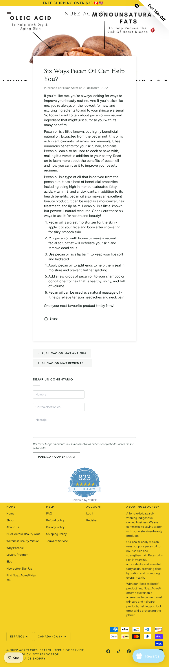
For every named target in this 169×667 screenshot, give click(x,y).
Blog (9, 561)
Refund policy (55, 520)
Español (17, 636)
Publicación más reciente (62, 363)
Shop (9, 520)
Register (91, 520)
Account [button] (94, 506)
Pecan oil (51, 131)
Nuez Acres (19, 650)
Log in (90, 513)
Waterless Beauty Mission (23, 541)
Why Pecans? (15, 548)
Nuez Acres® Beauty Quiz (23, 534)
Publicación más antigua (62, 353)
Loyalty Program (17, 554)
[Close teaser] (137, 6)
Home (10, 513)
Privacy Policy (55, 527)
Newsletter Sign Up (19, 568)
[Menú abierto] (13, 13)
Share (53, 318)
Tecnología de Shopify (26, 658)
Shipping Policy (56, 534)
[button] (153, 15)
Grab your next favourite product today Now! (79, 306)
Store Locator (46, 654)
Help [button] (50, 506)
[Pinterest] (129, 651)
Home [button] (11, 506)
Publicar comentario (56, 456)
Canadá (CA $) (50, 636)
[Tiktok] (118, 651)
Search (46, 650)
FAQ (49, 513)
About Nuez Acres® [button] (143, 506)
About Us (12, 527)
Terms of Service (57, 541)
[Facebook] (108, 651)
